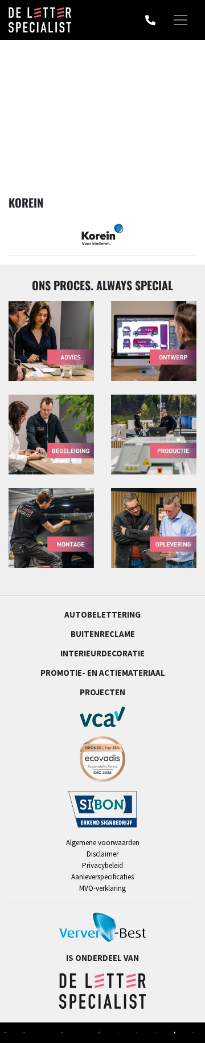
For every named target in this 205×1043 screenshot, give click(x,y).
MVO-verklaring (102, 888)
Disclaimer (102, 854)
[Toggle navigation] (180, 20)
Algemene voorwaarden (103, 842)
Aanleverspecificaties (102, 877)
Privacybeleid (102, 865)
